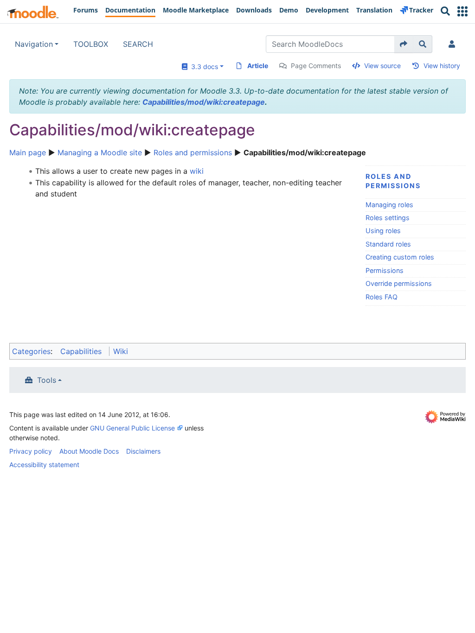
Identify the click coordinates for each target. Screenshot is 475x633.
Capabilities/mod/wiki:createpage (203, 102)
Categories (31, 351)
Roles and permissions (193, 152)
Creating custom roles (400, 257)
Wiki (120, 351)
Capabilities (81, 351)
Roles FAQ (382, 297)
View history (442, 66)
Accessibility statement (44, 464)
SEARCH (138, 44)
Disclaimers (143, 451)
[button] (462, 11)
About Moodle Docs (89, 451)
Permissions (385, 270)
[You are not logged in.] (453, 44)
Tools (46, 380)
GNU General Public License (132, 428)
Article (257, 66)
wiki (197, 171)
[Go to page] (403, 44)
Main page (27, 152)
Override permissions (399, 283)
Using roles (383, 230)
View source (382, 66)
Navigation (34, 44)
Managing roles (389, 205)
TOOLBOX (90, 44)
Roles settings (388, 218)
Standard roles (388, 244)
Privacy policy (30, 451)
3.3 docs (202, 66)
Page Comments (316, 66)
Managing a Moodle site (100, 152)
